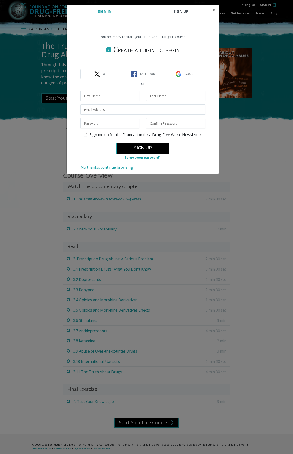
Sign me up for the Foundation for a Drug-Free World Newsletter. (145, 134)
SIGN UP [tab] (181, 11)
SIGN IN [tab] (105, 11)
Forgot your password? (143, 157)
